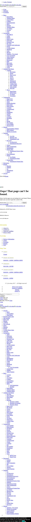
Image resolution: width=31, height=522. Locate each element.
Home (6, 176)
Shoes (8, 90)
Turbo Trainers (10, 57)
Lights (8, 36)
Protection (9, 40)
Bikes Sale (6, 319)
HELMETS (10, 34)
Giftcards (5, 331)
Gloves (12, 79)
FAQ (4, 245)
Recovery (9, 140)
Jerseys (12, 78)
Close (1, 297)
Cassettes (9, 107)
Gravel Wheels (10, 510)
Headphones (10, 358)
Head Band (13, 82)
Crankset (9, 116)
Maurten (9, 166)
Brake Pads (10, 104)
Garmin (9, 460)
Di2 (8, 119)
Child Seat (9, 66)
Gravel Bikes (10, 19)
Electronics (6, 163)
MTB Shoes (13, 93)
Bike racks (9, 63)
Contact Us (6, 229)
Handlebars (10, 112)
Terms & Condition (8, 231)
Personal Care (10, 42)
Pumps (8, 46)
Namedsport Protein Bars (16, 161)
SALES (5, 173)
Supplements (10, 148)
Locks (8, 67)
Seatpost (9, 431)
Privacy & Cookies (17, 286)
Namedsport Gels (14, 139)
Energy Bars (10, 149)
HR (8, 464)
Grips (8, 51)
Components (6, 97)
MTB (8, 24)
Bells (8, 61)
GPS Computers (11, 463)
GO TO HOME (4, 204)
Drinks (8, 155)
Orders (5, 240)
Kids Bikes (9, 382)
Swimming (9, 337)
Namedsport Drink (15, 158)
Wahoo (8, 461)
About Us (5, 228)
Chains (8, 115)
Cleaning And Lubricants (13, 45)
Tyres (8, 454)
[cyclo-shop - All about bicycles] (10, 5)
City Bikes (9, 28)
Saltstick (9, 167)
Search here (3, 6)
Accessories (6, 33)
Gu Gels (12, 136)
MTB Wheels (10, 130)
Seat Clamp (10, 434)
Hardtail (9, 25)
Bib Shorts (12, 72)
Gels (8, 134)
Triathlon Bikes (11, 18)
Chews (8, 145)
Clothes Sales (13, 84)
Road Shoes (13, 91)
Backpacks (9, 60)
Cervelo (9, 30)
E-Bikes (9, 21)
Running (9, 400)
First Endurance (11, 154)
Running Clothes (14, 401)
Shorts (11, 73)
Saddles (9, 113)
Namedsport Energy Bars (16, 151)
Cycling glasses (11, 48)
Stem (8, 451)
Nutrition (5, 133)
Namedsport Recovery (16, 143)
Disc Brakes (10, 122)
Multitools (9, 49)
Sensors (9, 467)
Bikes (4, 15)
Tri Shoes (12, 94)
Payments (5, 242)
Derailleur (9, 118)
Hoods (8, 121)
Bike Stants (10, 64)
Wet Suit (12, 88)
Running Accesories (15, 403)
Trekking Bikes (11, 27)
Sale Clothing (13, 85)
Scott (8, 31)
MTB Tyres (10, 100)
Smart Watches (10, 469)
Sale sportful (13, 87)
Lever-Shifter (10, 124)
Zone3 (8, 172)
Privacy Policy (7, 232)
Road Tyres (10, 99)
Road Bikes (10, 16)
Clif (11, 152)
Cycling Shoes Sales (8, 330)
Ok (23, 521)
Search (24, 6)
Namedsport (10, 170)
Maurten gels (13, 137)
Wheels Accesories (11, 131)
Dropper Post (10, 125)
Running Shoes (14, 404)
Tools (8, 334)
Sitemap (17, 289)
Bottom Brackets (11, 103)
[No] (25, 521)
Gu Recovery (13, 142)
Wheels (5, 127)
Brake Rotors (10, 106)
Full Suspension (11, 22)
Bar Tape (9, 43)
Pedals (8, 110)
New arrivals (6, 324)
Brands (5, 164)
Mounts (9, 52)
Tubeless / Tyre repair (12, 54)
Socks (11, 76)
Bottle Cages (10, 39)
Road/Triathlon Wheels (13, 128)
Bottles (8, 37)
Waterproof (13, 81)
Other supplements (11, 146)
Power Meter (10, 466)
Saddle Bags (10, 58)
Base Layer (13, 75)
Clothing (9, 70)
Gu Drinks (12, 157)
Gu (7, 169)
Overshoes (12, 96)
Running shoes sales (8, 316)
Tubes (8, 102)
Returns (5, 243)
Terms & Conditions (17, 288)
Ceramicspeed (10, 109)
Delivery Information (8, 239)
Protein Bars (10, 160)
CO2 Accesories (11, 55)
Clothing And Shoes (8, 69)
